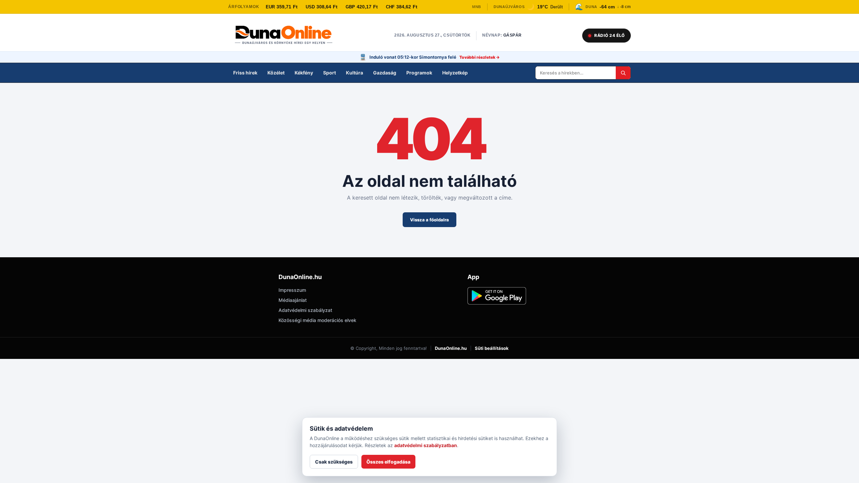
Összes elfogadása (388, 462)
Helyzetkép (455, 72)
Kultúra (354, 72)
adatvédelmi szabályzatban (425, 445)
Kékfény (304, 72)
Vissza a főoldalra (429, 219)
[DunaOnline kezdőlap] (287, 35)
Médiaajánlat (293, 300)
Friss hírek (245, 72)
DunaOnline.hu (451, 348)
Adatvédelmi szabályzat (305, 310)
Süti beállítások (492, 348)
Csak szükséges (334, 462)
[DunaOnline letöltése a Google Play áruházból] (496, 296)
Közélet (276, 72)
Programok (419, 72)
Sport (329, 72)
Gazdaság (384, 72)
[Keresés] (623, 72)
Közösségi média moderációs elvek (317, 320)
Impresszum (292, 290)
